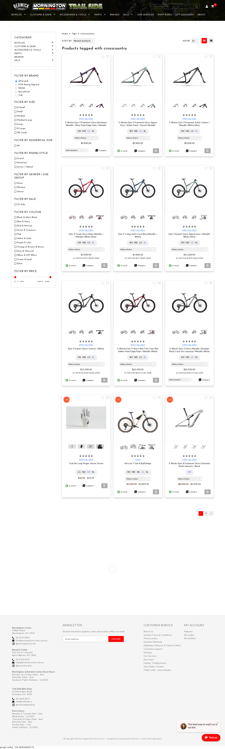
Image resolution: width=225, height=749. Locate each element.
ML (138, 472)
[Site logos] (55, 6)
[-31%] (189, 438)
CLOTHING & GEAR (41, 15)
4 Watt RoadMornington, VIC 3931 (23, 631)
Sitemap (148, 652)
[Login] (207, 6)
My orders (189, 635)
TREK (138, 459)
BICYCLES (16, 15)
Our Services (145, 15)
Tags (74, 33)
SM (79, 131)
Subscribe (116, 639)
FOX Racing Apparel (28, 85)
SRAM (21, 88)
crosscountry (87, 33)
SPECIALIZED (86, 119)
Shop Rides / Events (154, 666)
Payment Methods (153, 642)
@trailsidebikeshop (25, 704)
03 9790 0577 (23, 659)
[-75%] (86, 438)
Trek (20, 95)
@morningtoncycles (26, 643)
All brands (23, 81)
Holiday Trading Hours (155, 663)
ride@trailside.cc (24, 701)
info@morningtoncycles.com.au (31, 640)
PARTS (98, 15)
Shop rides (165, 15)
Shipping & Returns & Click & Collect (162, 645)
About (201, 15)
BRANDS (114, 15)
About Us (148, 631)
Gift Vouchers (184, 15)
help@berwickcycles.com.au (30, 662)
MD (84, 131)
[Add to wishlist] (102, 57)
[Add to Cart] (156, 150)
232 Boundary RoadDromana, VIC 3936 (22, 693)
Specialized (24, 92)
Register (188, 631)
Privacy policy (151, 638)
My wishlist (190, 638)
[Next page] (211, 513)
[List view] (211, 40)
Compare (102, 150)
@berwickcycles (24, 665)
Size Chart (149, 659)
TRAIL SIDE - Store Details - (158, 670)
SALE (126, 15)
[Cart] (212, 6)
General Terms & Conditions (158, 635)
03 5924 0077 (23, 698)
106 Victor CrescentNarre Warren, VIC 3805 (24, 653)
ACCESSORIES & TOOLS (73, 15)
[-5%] (138, 438)
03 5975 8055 (23, 637)
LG (89, 131)
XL (93, 131)
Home (65, 33)
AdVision (135, 739)
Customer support (153, 649)
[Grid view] (204, 40)
